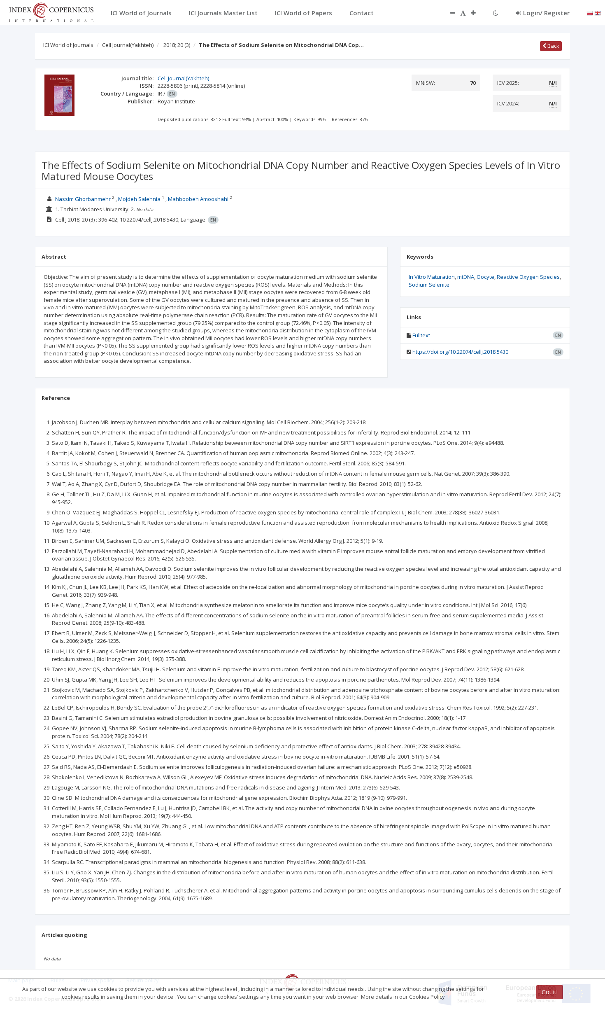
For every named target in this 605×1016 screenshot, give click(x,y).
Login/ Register (546, 13)
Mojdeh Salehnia (139, 199)
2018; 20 (176, 45)
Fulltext (421, 335)
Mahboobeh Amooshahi (198, 199)
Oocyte (485, 276)
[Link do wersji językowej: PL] (589, 12)
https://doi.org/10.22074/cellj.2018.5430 (460, 351)
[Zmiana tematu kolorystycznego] (495, 12)
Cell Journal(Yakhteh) (128, 45)
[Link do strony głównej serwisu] (51, 11)
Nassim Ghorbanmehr (83, 199)
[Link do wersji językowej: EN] (597, 12)
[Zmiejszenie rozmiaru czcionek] (449, 12)
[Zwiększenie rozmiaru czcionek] (477, 12)
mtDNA (465, 276)
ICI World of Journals (68, 45)
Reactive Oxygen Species (528, 276)
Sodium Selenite (429, 284)
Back (552, 45)
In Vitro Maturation (432, 276)
